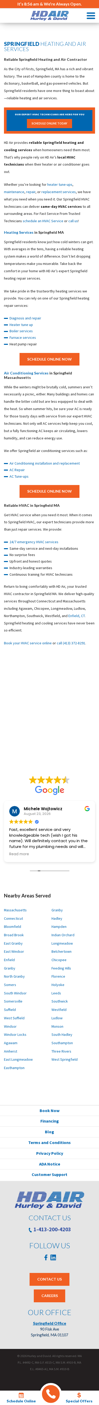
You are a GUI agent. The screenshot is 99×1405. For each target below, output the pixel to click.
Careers (49, 1295)
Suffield (10, 1009)
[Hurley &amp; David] (49, 15)
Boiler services (21, 331)
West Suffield (14, 1018)
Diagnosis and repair (25, 318)
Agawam (10, 1043)
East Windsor (14, 951)
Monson (57, 1026)
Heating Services (19, 232)
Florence (58, 976)
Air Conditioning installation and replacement (45, 463)
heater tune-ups (59, 184)
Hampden (59, 926)
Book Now (50, 1110)
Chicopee (59, 959)
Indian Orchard (62, 935)
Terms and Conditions (49, 1142)
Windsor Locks (15, 1034)
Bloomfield (12, 926)
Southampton (62, 1043)
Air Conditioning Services (26, 373)
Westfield (59, 1009)
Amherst (10, 1051)
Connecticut (13, 918)
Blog (49, 1131)
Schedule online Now (49, 359)
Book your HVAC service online (28, 643)
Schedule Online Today (49, 123)
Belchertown (61, 951)
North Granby (14, 976)
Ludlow (57, 1018)
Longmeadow (62, 943)
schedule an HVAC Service (43, 221)
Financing (49, 1121)
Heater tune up (21, 324)
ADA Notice (49, 1164)
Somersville (13, 1001)
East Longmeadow (18, 1059)
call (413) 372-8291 (71, 643)
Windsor (10, 1026)
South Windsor (15, 993)
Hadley (56, 918)
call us (73, 221)
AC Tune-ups (19, 476)
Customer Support (49, 1174)
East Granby (13, 943)
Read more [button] (19, 854)
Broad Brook (14, 935)
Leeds (56, 993)
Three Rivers (61, 1051)
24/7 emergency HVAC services (34, 542)
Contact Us (49, 1279)
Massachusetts (15, 910)
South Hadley (61, 1034)
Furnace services (23, 337)
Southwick (59, 1001)
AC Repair (17, 469)
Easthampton (14, 1067)
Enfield (9, 959)
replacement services (58, 191)
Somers (10, 984)
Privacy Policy (49, 1153)
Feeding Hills (61, 968)
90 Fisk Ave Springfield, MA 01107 (49, 1329)
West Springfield (64, 1059)
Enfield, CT (76, 615)
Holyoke (57, 984)
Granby (9, 968)
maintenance (14, 191)
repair (30, 191)
